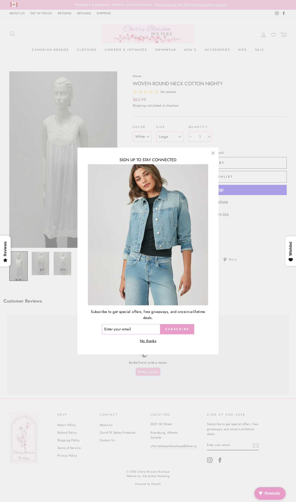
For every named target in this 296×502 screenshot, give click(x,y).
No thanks (148, 341)
